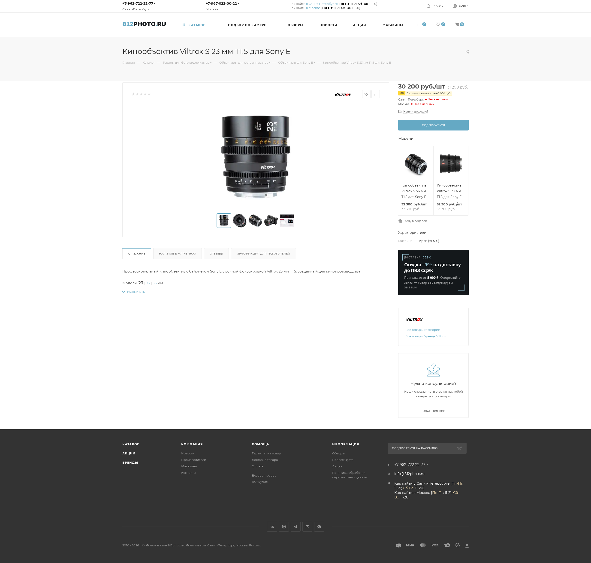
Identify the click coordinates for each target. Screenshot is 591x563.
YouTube (307, 527)
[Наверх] (569, 411)
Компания (192, 444)
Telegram (296, 527)
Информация (345, 444)
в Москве (313, 8)
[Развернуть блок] (133, 291)
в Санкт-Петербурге (322, 4)
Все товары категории (422, 330)
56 (155, 283)
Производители (193, 460)
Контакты (188, 472)
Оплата (257, 466)
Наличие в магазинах (177, 253)
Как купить (260, 482)
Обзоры (338, 453)
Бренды (130, 462)
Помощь (260, 444)
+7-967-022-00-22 (221, 3)
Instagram (284, 527)
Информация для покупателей (263, 253)
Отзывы (216, 253)
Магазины (189, 466)
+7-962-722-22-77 (137, 3)
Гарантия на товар (266, 453)
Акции (129, 453)
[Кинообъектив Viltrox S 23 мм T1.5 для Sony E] (256, 156)
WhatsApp (319, 527)
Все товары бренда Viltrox (425, 336)
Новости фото (342, 460)
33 (148, 283)
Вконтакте (272, 527)
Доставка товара (265, 460)
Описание (136, 253)
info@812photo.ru (409, 473)
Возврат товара (264, 475)
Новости (187, 453)
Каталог (130, 444)
